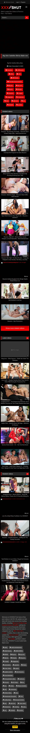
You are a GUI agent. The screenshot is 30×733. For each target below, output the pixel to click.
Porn (21, 696)
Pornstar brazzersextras (15, 81)
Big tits (10, 89)
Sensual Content (19, 699)
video (24, 706)
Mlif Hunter (15, 77)
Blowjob (20, 89)
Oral (7, 101)
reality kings (7, 699)
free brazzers (20, 671)
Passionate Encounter (10, 696)
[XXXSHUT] (12, 7)
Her (23, 682)
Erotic (24, 665)
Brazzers (9, 70)
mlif (19, 74)
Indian (12, 685)
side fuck (15, 101)
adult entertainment (16, 647)
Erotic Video (7, 668)
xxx (24, 101)
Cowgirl (20, 93)
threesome (7, 706)
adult (5, 647)
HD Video (15, 682)
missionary (21, 97)
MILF (14, 631)
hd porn (6, 682)
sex (5, 703)
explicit (17, 668)
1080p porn (20, 70)
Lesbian (4, 633)
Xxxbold (11, 104)
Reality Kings (22, 623)
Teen (18, 631)
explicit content (8, 671)
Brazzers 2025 (14, 635)
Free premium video (9, 679)
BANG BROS (19, 651)
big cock (20, 85)
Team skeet (22, 703)
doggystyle (10, 97)
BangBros (16, 625)
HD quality (11, 639)
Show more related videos (15, 328)
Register (23, 2)
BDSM (6, 654)
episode (17, 665)
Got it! (15, 726)
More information (15, 730)
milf (5, 689)
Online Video (7, 692)
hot (5, 685)
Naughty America (7, 625)
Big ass (11, 85)
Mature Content (22, 685)
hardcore (21, 679)
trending (16, 706)
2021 (12, 74)
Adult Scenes (7, 651)
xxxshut (20, 104)
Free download (8, 675)
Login (17, 2)
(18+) (21, 631)
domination (7, 665)
